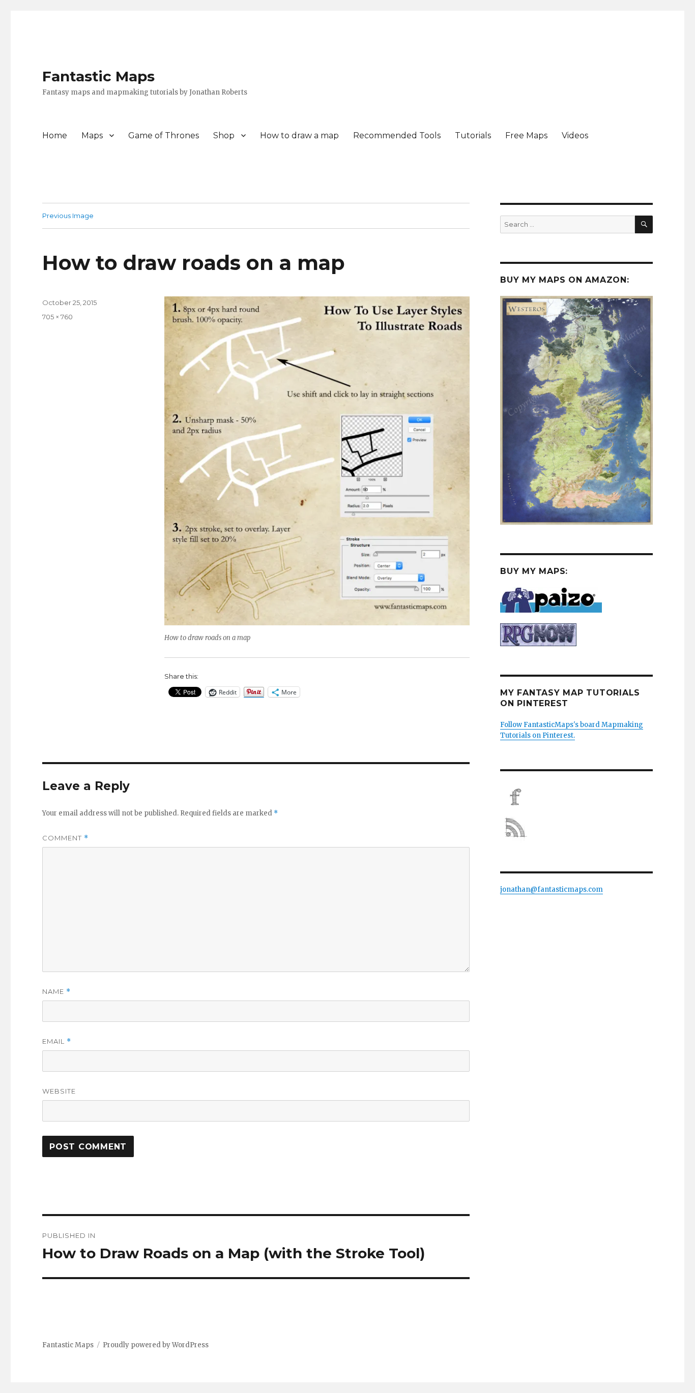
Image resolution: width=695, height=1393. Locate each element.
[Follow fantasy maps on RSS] (576, 827)
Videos (575, 135)
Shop (224, 135)
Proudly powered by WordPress (156, 1345)
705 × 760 (57, 317)
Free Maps (526, 135)
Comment (65, 838)
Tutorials (473, 135)
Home (54, 135)
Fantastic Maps (98, 76)
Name (56, 991)
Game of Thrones (163, 135)
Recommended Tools (397, 135)
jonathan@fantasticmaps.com (551, 889)
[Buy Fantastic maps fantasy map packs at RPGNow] (576, 634)
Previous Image (68, 215)
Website (59, 1091)
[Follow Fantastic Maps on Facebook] (576, 797)
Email (56, 1041)
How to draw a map (299, 135)
